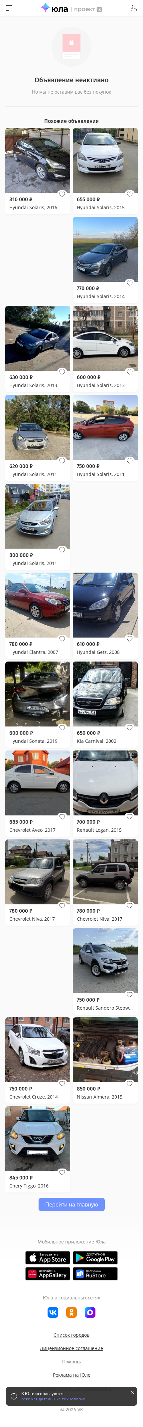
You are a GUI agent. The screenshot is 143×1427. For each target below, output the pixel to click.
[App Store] (47, 1257)
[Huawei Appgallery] (47, 1273)
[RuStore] (95, 1273)
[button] (62, 194)
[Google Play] (95, 1257)
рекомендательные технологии (53, 1399)
